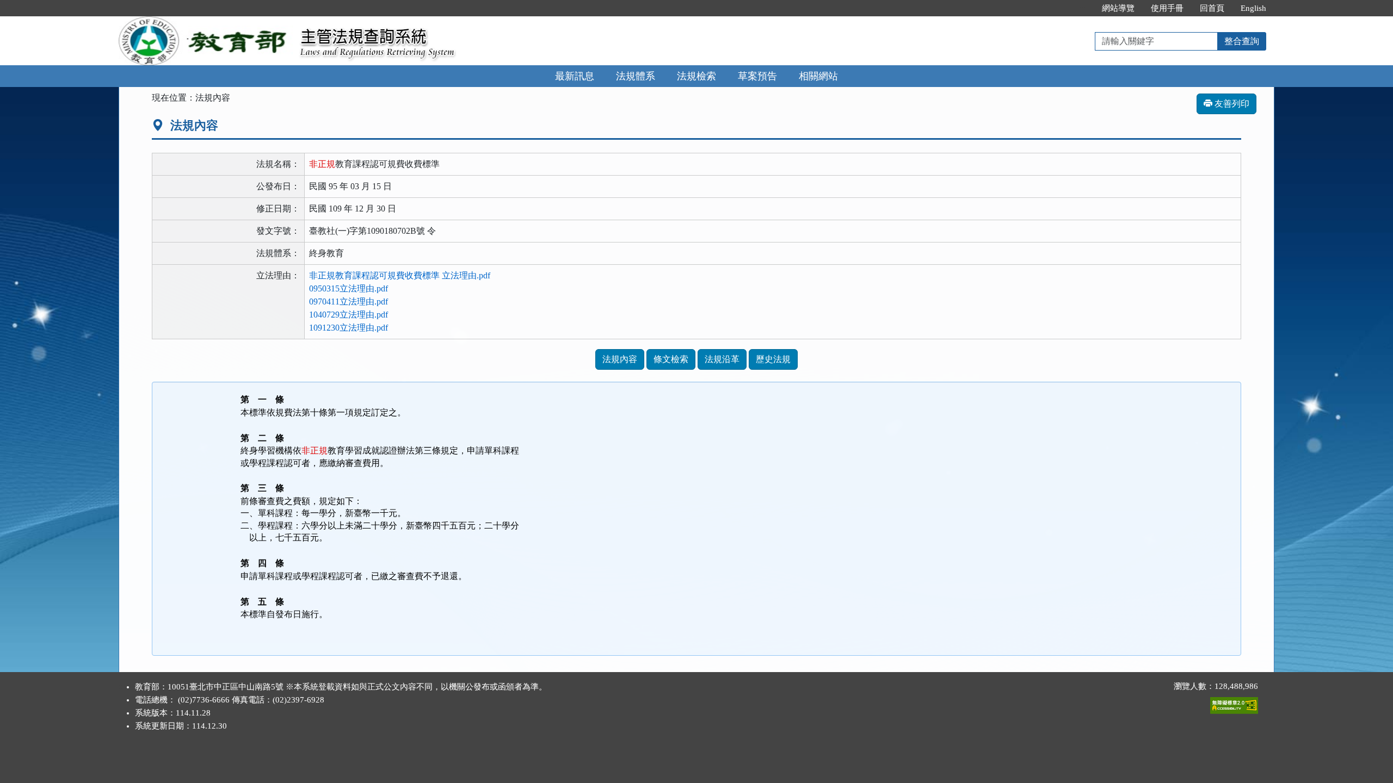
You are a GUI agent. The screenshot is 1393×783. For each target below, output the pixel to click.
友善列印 (1230, 103)
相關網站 (818, 76)
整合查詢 (1241, 41)
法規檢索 (696, 76)
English (1253, 8)
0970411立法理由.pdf (348, 301)
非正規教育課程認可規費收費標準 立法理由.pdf (399, 275)
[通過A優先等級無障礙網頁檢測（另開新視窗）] (1234, 703)
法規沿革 (722, 359)
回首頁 (1212, 8)
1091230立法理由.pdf (348, 327)
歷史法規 (773, 359)
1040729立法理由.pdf (348, 314)
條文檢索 (671, 359)
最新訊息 (574, 76)
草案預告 (757, 76)
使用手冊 (1167, 8)
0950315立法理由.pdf (348, 288)
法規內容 (619, 359)
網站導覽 (1118, 8)
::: (1082, 8)
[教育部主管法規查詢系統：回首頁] (206, 22)
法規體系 (635, 76)
